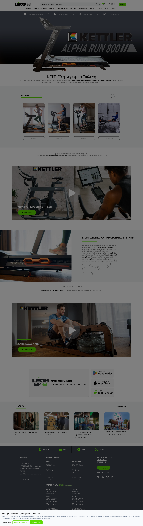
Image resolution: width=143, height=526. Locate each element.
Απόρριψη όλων (7, 522)
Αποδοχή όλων (36, 522)
